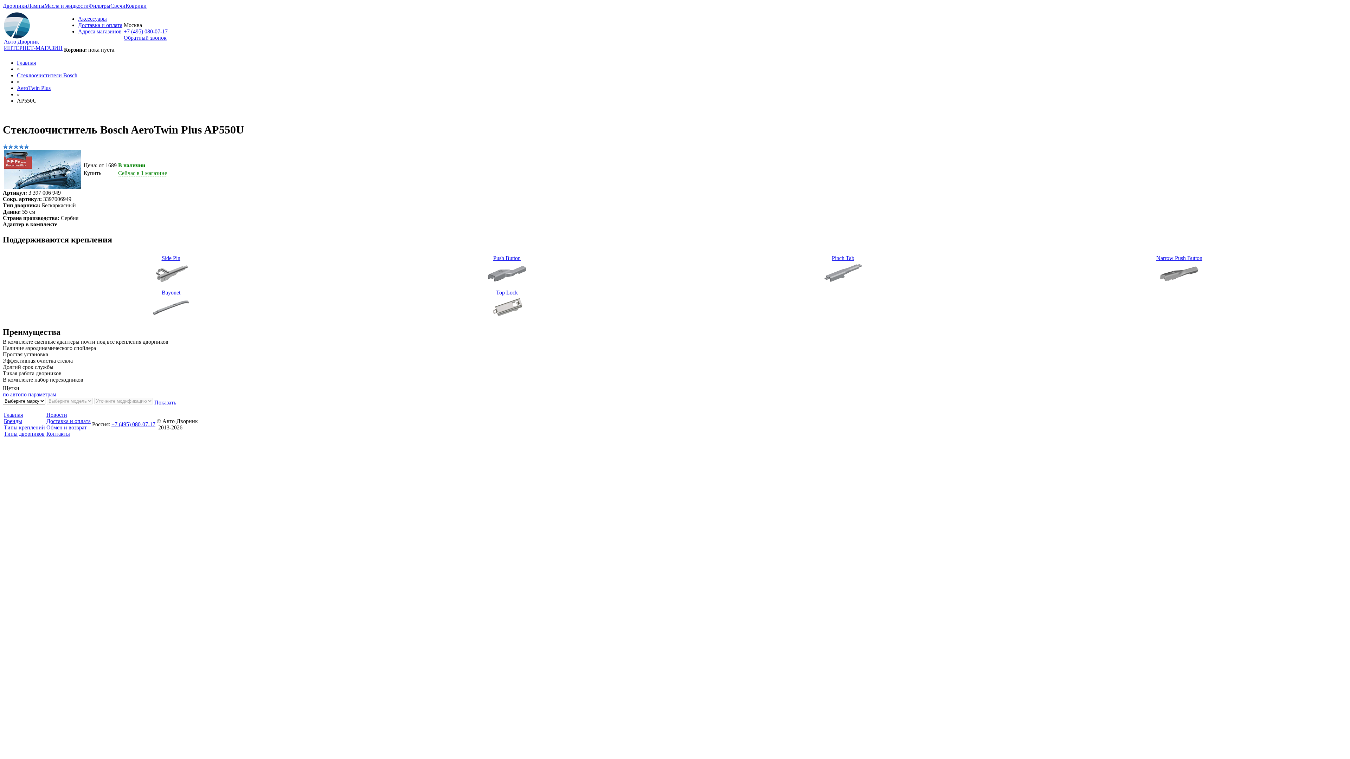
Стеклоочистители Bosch (47, 75)
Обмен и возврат (66, 427)
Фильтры (99, 6)
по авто (12, 394)
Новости (56, 415)
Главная (26, 63)
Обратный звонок (145, 38)
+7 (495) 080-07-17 (146, 31)
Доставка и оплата (100, 25)
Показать (165, 403)
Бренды (13, 421)
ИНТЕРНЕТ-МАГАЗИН (33, 48)
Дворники (15, 6)
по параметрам (38, 394)
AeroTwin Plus (34, 88)
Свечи (118, 6)
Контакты (58, 434)
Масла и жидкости (66, 6)
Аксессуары (92, 19)
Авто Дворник (21, 42)
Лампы (35, 6)
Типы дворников (24, 434)
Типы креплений (24, 427)
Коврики (136, 6)
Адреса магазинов (100, 31)
